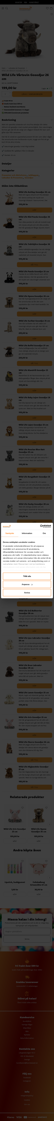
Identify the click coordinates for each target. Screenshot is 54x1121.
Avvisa (27, 592)
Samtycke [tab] (9, 533)
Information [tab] (27, 533)
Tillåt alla (27, 576)
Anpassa (25, 584)
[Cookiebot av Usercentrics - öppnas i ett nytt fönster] (40, 526)
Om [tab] (44, 533)
